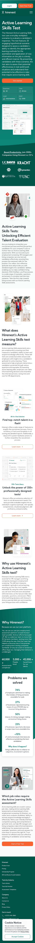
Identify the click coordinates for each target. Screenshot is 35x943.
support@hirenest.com (12, 919)
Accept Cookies (18, 937)
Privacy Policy (6, 907)
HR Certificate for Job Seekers (11, 875)
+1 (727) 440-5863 (10, 915)
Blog (3, 904)
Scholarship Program (8, 872)
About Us (5, 898)
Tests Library (6, 883)
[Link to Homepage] (9, 12)
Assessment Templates (9, 889)
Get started (17, 81)
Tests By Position (7, 886)
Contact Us (5, 901)
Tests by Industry (8, 880)
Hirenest (5, 862)
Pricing (4, 868)
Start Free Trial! (25, 6)
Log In (9, 6)
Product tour (6, 865)
